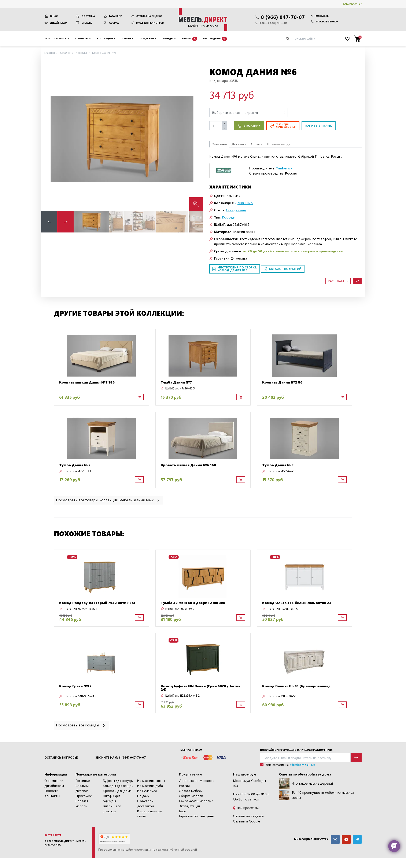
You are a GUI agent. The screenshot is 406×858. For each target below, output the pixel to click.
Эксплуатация (189, 806)
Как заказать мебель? (196, 801)
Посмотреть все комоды (78, 724)
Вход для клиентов (150, 22)
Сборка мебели (191, 795)
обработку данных (302, 765)
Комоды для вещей (118, 785)
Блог (182, 811)
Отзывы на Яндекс (149, 16)
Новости (51, 790)
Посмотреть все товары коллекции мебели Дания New (105, 499)
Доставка (88, 16)
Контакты (322, 15)
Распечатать (338, 281)
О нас (54, 16)
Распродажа (214, 38)
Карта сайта (52, 835)
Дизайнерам (58, 22)
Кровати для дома (117, 790)
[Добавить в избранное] (357, 281)
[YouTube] (346, 839)
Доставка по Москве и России (196, 783)
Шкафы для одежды (111, 798)
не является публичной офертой (174, 849)
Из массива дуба (150, 785)
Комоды (228, 217)
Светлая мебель (81, 803)
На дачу (143, 795)
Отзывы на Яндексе (248, 816)
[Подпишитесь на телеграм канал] (357, 839)
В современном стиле (149, 813)
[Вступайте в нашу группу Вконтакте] (335, 839)
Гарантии (115, 16)
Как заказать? (352, 3)
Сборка (114, 22)
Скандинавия (236, 210)
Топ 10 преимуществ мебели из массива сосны (323, 795)
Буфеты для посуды (118, 780)
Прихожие (83, 795)
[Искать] (287, 38)
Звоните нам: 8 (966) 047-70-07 (120, 757)
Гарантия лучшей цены (196, 816)
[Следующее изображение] (196, 139)
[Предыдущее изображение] (47, 139)
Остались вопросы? (61, 757)
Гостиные (82, 780)
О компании (53, 780)
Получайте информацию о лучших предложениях (296, 750)
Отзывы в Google (246, 821)
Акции (189, 38)
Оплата (86, 22)
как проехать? (248, 807)
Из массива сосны (151, 780)
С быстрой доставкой (145, 803)
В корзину (252, 126)
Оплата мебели (191, 790)
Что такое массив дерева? (312, 783)
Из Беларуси (147, 790)
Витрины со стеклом (112, 808)
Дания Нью (244, 203)
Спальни (82, 785)
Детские (82, 790)
